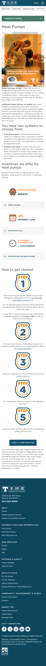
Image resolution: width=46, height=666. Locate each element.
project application (24, 349)
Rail (3, 552)
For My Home (7, 576)
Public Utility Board (10, 611)
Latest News (7, 614)
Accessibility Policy (18, 639)
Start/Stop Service (9, 535)
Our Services (9, 542)
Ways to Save (9, 573)
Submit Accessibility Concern (14, 518)
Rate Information (9, 532)
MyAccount (6, 528)
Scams (4, 511)
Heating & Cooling (13, 18)
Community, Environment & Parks (21, 593)
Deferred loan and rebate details (21, 256)
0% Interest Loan (15, 231)
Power (4, 545)
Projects (5, 600)
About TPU (8, 607)
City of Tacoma (18, 642)
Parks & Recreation (9, 597)
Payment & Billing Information (20, 525)
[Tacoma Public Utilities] (9, 3)
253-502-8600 (10, 501)
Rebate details (14, 205)
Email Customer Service (11, 515)
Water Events (7, 566)
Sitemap (5, 639)
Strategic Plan (7, 617)
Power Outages (8, 563)
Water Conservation (10, 583)
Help (4, 508)
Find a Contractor (23, 443)
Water (4, 549)
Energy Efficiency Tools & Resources (16, 587)
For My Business (8, 580)
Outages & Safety (12, 559)
